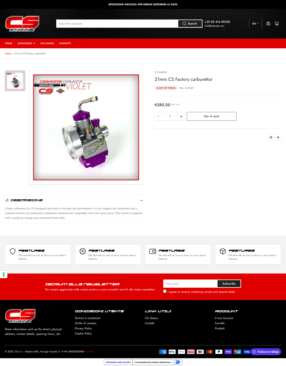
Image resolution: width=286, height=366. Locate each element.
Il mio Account (224, 318)
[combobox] (129, 23)
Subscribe (229, 283)
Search (192, 23)
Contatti (65, 43)
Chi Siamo (47, 43)
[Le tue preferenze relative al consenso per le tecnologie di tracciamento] (3, 274)
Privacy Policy (83, 328)
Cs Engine (161, 72)
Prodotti (220, 328)
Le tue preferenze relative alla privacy (153, 362)
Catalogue (25, 43)
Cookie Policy (83, 333)
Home (8, 43)
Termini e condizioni (88, 318)
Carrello (220, 323)
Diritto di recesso (85, 323)
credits (89, 351)
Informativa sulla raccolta (118, 362)
